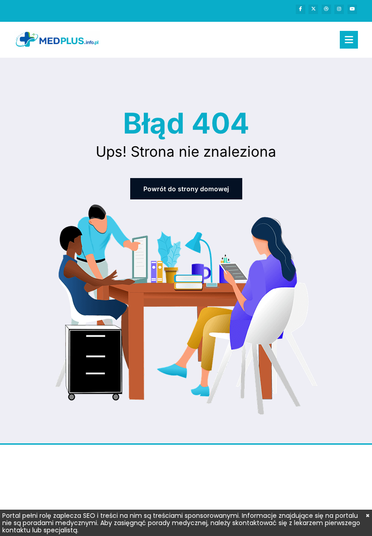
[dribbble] (326, 9)
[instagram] (339, 9)
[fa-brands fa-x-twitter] (313, 9)
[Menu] (349, 40)
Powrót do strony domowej (186, 189)
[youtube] (352, 9)
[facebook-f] (300, 9)
